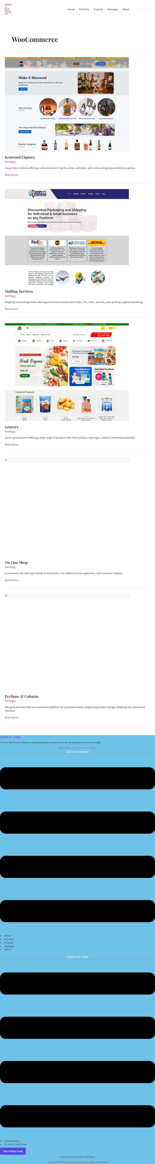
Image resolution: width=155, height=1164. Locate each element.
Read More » (12, 174)
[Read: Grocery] (67, 371)
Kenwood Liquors (20, 157)
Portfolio (84, 9)
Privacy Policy (11, 1141)
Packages (113, 9)
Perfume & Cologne (22, 696)
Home (71, 9)
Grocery (12, 426)
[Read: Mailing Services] (67, 237)
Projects (98, 9)
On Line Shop (16, 562)
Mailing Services (19, 291)
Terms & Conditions (15, 1144)
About (125, 9)
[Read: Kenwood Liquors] (67, 104)
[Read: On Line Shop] (67, 507)
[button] (142, 9)
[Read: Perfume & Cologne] (67, 642)
